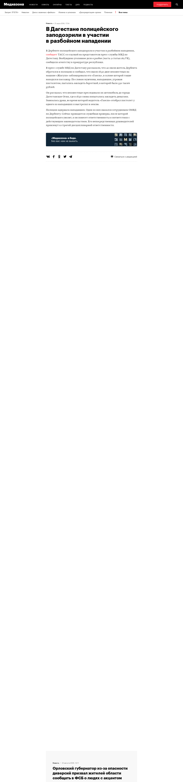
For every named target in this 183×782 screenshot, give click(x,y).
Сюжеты (45, 4)
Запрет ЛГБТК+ (11, 12)
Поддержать (162, 4)
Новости (33, 4)
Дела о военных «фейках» (43, 12)
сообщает (51, 55)
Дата (78, 4)
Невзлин (25, 12)
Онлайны (57, 4)
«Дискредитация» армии (90, 12)
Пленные (108, 12)
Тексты (68, 4)
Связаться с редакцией (125, 156)
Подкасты (88, 4)
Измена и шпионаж (67, 12)
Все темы (123, 12)
